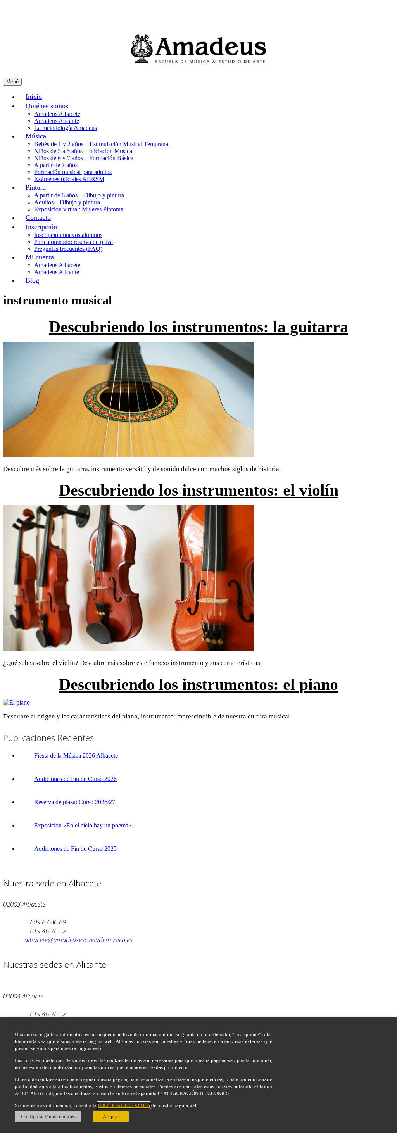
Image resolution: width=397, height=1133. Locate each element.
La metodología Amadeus (65, 127)
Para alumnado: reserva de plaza (73, 241)
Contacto (38, 217)
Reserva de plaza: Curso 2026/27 (74, 802)
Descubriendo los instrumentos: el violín (198, 490)
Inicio (34, 96)
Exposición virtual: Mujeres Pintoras (78, 209)
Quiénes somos (47, 106)
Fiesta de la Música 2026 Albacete (76, 755)
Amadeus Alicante (56, 120)
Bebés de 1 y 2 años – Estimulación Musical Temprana (101, 144)
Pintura (36, 187)
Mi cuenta (40, 257)
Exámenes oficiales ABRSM (69, 179)
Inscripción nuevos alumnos (68, 234)
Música (36, 136)
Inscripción (41, 227)
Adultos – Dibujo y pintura (67, 202)
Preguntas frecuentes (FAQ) (68, 248)
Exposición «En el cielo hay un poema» (82, 825)
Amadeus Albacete (57, 114)
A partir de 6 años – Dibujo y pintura (79, 195)
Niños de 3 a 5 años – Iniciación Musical (84, 151)
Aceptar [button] (111, 1116)
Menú (12, 82)
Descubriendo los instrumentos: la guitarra (198, 327)
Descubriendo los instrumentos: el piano (198, 684)
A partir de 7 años (56, 165)
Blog (32, 280)
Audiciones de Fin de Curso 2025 (75, 848)
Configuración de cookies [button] (48, 1116)
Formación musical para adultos (73, 172)
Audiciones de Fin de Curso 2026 (75, 778)
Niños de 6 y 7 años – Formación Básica (83, 158)
